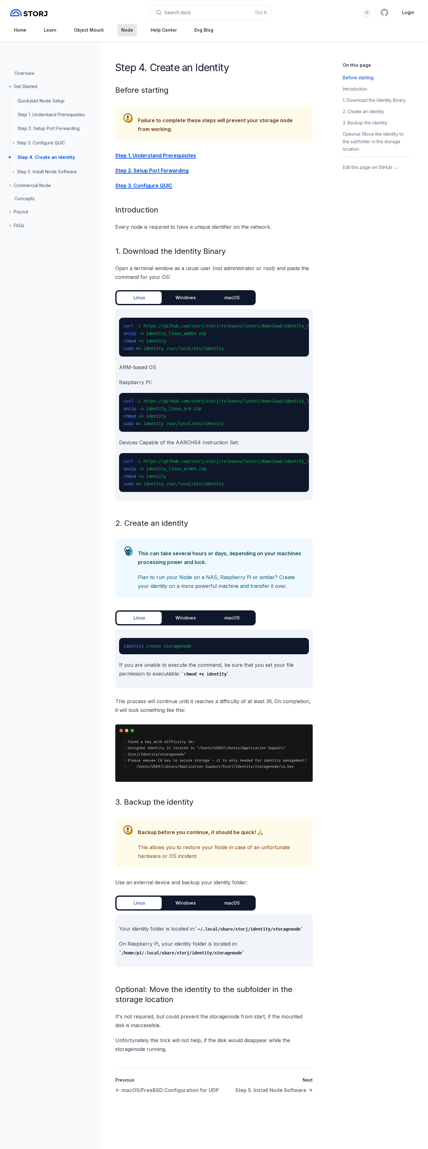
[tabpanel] (214, 405)
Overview (24, 73)
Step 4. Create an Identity (46, 157)
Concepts (24, 198)
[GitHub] (384, 12)
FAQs (19, 225)
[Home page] (29, 12)
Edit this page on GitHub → (370, 167)
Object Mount (89, 30)
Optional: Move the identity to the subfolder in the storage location (373, 141)
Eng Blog (203, 30)
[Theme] (367, 12)
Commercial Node (32, 185)
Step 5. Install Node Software (47, 171)
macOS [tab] (232, 297)
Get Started (25, 86)
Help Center (164, 30)
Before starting (142, 90)
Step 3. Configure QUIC (41, 142)
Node (127, 30)
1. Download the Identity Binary (170, 251)
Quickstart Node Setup (41, 100)
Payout (21, 211)
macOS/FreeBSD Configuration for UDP (170, 1090)
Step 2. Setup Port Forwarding (49, 128)
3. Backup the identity (154, 802)
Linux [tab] (139, 297)
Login (408, 12)
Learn (50, 30)
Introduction (136, 209)
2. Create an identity (151, 523)
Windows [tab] (185, 297)
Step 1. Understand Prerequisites (51, 114)
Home (20, 30)
